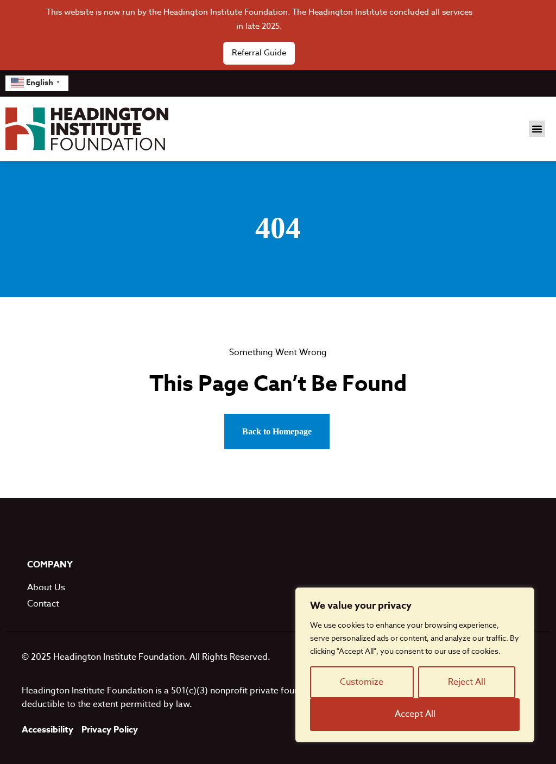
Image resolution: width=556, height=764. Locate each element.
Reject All (466, 682)
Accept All (415, 714)
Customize (361, 682)
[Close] (532, 35)
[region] (414, 665)
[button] (537, 129)
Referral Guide (259, 53)
